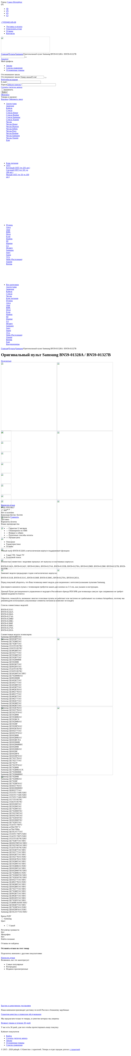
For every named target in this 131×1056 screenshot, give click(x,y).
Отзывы (9, 31)
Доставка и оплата (14, 26)
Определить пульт (14, 29)
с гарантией (75, 1049)
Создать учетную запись (11, 87)
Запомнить (8, 90)
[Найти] (26, 57)
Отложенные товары (15, 70)
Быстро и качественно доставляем (16, 1006)
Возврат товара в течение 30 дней (16, 1023)
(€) (7, 13)
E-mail (3, 82)
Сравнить (14, 517)
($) (7, 9)
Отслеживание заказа (10, 77)
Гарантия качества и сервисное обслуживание (21, 1014)
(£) (7, 16)
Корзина (4, 99)
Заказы (9, 66)
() (7, 11)
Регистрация (12, 79)
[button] (6, 361)
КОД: (3, 507)
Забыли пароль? (14, 85)
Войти (4, 79)
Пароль (4, 85)
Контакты (10, 33)
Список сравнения (14, 68)
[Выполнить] (45, 77)
